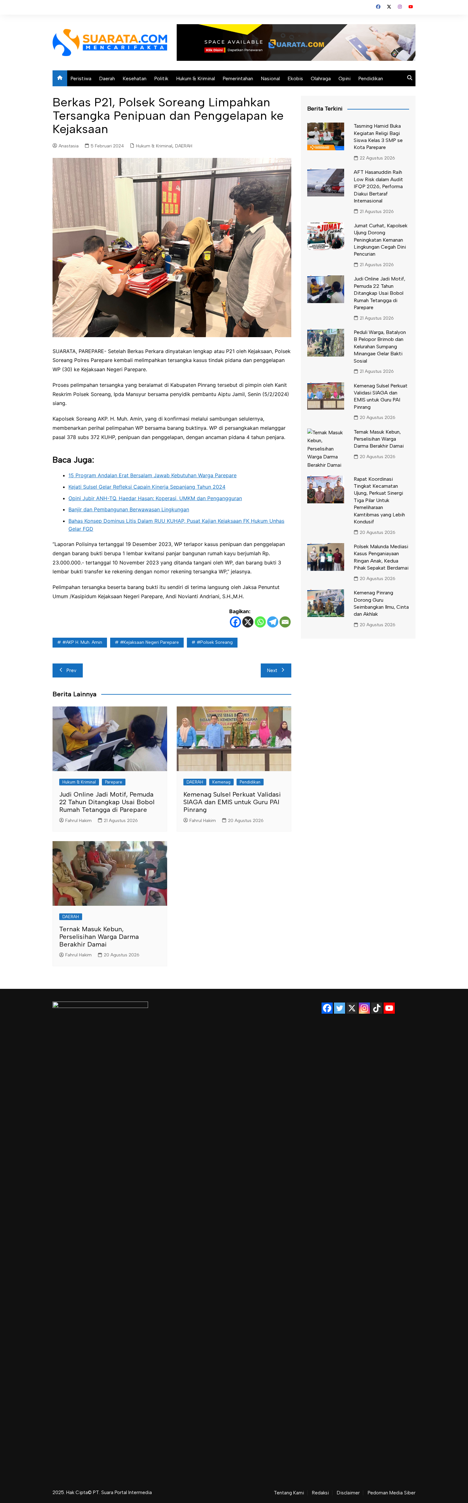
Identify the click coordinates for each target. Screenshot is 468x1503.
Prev (71, 670)
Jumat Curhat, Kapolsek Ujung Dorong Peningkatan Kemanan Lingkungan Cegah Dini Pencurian (381, 240)
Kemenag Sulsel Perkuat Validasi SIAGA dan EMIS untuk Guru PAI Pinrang (232, 801)
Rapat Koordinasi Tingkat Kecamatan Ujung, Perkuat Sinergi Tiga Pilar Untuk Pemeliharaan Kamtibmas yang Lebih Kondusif (379, 500)
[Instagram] (364, 1008)
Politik (161, 78)
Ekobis (295, 78)
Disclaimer (348, 1492)
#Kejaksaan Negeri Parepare (149, 642)
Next (272, 670)
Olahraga (321, 78)
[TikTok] (376, 1008)
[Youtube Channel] (389, 1008)
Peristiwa (80, 78)
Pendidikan (370, 78)
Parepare (113, 782)
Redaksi (320, 1492)
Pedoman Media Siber (391, 1492)
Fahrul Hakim (78, 820)
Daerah (107, 78)
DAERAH (183, 146)
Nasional (270, 78)
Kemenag (221, 782)
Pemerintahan (238, 78)
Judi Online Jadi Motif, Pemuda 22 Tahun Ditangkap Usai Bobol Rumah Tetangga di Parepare (106, 801)
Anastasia (69, 146)
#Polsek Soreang (215, 642)
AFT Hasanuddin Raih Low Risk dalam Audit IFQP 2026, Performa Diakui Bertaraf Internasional (378, 186)
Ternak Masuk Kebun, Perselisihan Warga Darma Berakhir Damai (99, 936)
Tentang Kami (289, 1492)
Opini (344, 78)
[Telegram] (272, 621)
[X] (247, 621)
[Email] (285, 621)
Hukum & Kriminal (195, 78)
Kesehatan (134, 78)
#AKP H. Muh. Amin (82, 642)
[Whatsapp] (260, 621)
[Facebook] (235, 621)
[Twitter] (339, 1008)
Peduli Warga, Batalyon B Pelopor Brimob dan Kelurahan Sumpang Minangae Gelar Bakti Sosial (380, 346)
